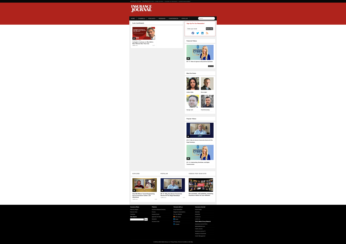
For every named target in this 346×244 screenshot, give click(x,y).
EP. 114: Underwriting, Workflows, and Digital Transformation (198, 163)
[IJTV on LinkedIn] (202, 33)
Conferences (173, 18)
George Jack (190, 110)
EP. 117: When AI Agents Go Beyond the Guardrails (200, 61)
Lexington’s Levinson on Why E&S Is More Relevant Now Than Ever (142, 42)
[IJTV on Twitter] (198, 33)
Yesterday (132, 214)
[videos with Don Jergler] (207, 83)
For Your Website (177, 214)
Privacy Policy (173, 242)
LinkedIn (177, 224)
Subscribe (197, 214)
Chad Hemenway (205, 110)
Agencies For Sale (156, 216)
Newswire (154, 219)
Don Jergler (204, 92)
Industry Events (155, 214)
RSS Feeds (178, 216)
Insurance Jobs (155, 221)
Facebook (177, 221)
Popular (185, 18)
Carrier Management (184, 1)
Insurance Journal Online (201, 224)
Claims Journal (159, 1)
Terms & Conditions (183, 242)
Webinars (162, 18)
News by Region (134, 209)
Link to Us (197, 219)
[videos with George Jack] (193, 101)
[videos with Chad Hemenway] (207, 101)
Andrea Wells (190, 92)
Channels (141, 18)
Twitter (176, 219)
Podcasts (151, 18)
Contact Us (197, 216)
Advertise (197, 212)
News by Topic (133, 212)
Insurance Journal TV (200, 231)
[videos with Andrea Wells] (193, 83)
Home (133, 18)
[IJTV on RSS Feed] (207, 33)
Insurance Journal (135, 1)
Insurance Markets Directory (159, 209)
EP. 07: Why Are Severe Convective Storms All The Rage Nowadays (200, 141)
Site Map (190, 242)
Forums (154, 212)
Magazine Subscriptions (179, 212)
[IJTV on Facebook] (193, 33)
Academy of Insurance (171, 1)
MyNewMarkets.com (148, 1)
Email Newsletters (177, 209)
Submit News (198, 209)
